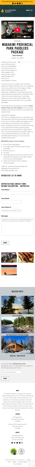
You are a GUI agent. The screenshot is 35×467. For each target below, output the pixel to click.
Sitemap (14, 461)
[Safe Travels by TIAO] (14, 451)
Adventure (17, 41)
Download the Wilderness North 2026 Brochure (17, 1)
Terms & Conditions (23, 461)
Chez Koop (19, 464)
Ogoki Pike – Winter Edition (17, 356)
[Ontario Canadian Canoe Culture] (21, 451)
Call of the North (17, 316)
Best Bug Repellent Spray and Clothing (17, 335)
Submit (5, 243)
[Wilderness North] (8, 11)
